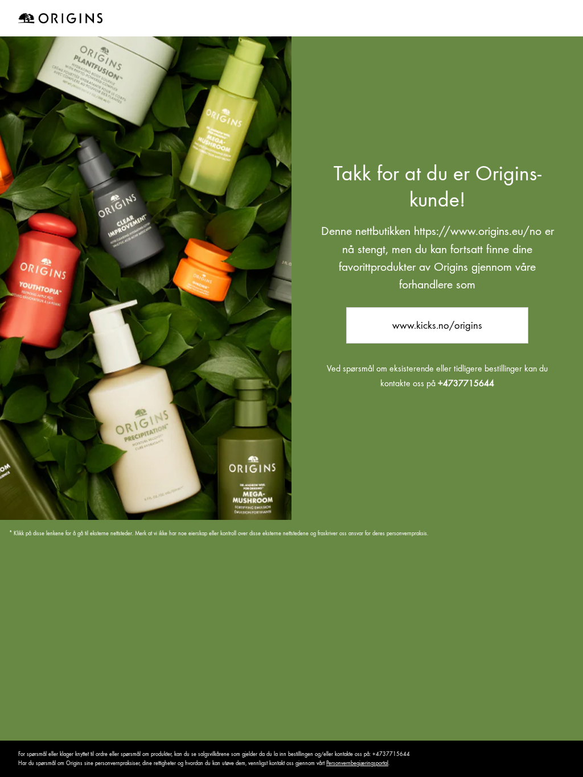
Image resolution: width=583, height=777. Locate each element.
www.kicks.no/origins (437, 325)
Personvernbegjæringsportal (357, 763)
